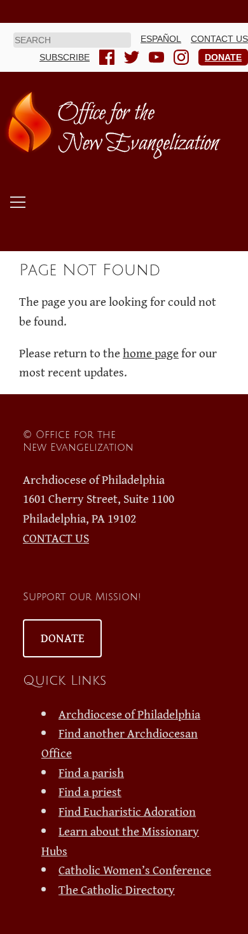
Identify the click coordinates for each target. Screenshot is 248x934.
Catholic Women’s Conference (135, 870)
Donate (223, 57)
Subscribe (64, 57)
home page (151, 353)
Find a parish (91, 772)
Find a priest (90, 791)
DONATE (63, 638)
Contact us (219, 38)
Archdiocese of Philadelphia (129, 714)
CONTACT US (56, 538)
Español (161, 38)
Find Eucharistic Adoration (127, 811)
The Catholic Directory (117, 889)
